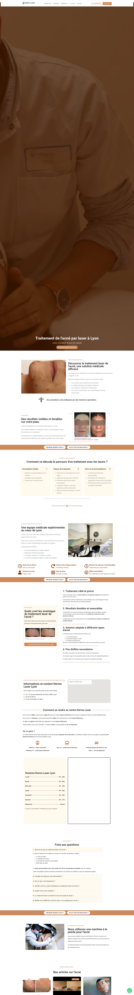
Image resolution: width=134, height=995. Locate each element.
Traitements (64, 3)
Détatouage (56, 3)
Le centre (72, 3)
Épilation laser (47, 3)
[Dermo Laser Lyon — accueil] (28, 3)
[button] (129, 990)
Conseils (79, 3)
